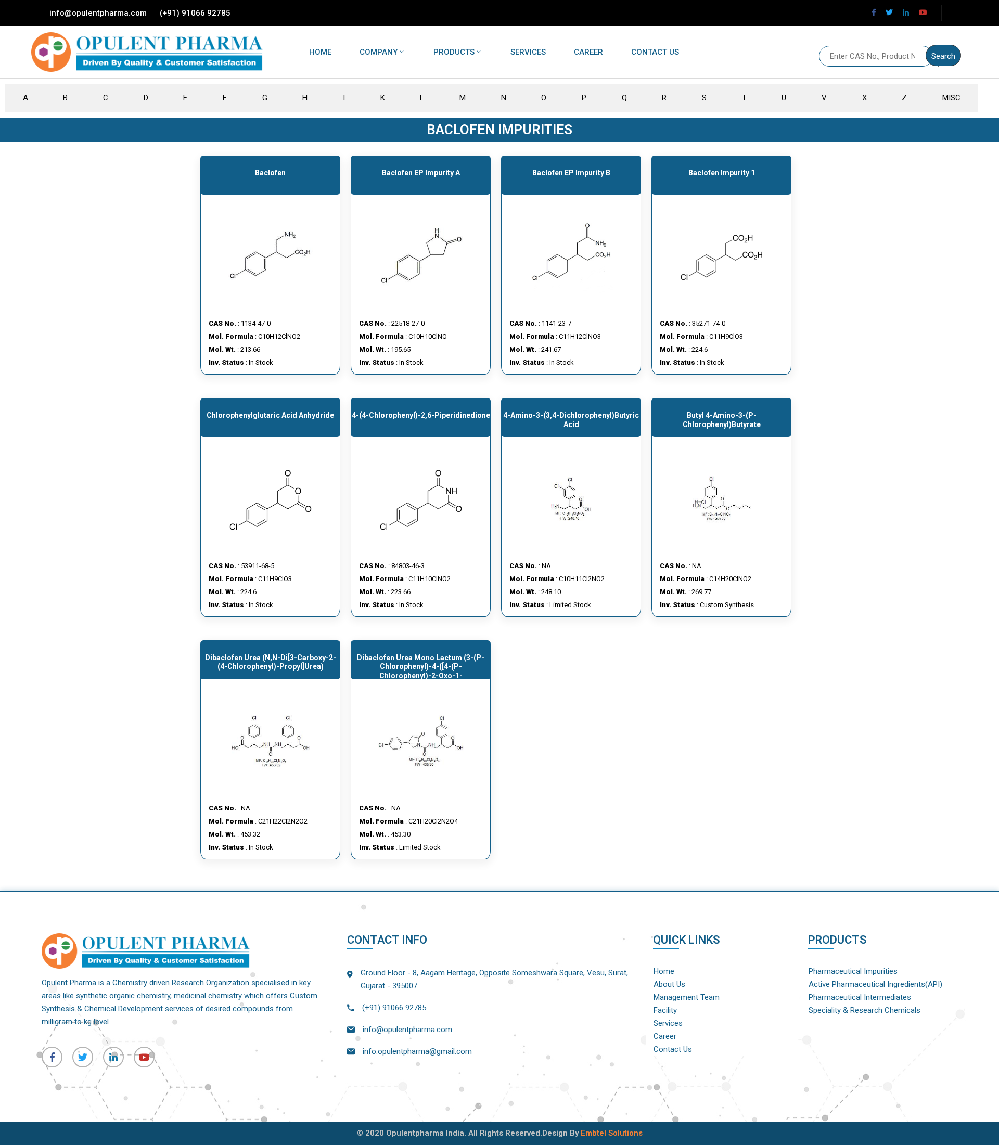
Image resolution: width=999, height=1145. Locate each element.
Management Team (687, 997)
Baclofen (270, 173)
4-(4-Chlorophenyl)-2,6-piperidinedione (421, 415)
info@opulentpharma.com (98, 13)
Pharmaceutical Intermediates (860, 997)
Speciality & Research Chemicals (864, 1010)
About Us (669, 984)
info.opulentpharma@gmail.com (417, 1051)
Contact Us (655, 52)
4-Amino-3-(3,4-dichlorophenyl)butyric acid (571, 420)
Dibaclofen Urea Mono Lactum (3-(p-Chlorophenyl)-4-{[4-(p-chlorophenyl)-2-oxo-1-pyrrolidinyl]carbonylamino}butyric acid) (420, 675)
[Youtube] (923, 12)
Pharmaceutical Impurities (853, 971)
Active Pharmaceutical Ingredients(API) (875, 984)
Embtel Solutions (612, 1133)
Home (320, 52)
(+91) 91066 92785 (195, 13)
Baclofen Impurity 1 (721, 173)
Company (379, 52)
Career (588, 52)
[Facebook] (874, 12)
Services (528, 52)
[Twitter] (889, 12)
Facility (665, 1010)
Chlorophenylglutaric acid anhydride (270, 415)
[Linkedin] (906, 12)
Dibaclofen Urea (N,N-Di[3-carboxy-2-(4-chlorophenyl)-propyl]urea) (270, 662)
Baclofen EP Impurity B (571, 173)
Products (454, 52)
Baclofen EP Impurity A (421, 173)
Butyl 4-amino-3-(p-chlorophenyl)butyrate (722, 420)
